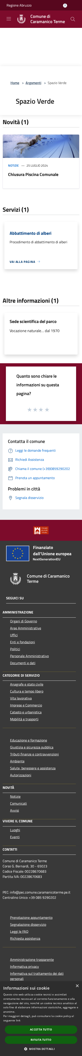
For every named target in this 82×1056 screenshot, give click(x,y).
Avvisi (14, 810)
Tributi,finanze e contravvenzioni (34, 754)
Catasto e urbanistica (26, 712)
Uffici (14, 635)
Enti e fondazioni (22, 642)
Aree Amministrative (25, 628)
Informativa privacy (24, 966)
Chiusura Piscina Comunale (33, 174)
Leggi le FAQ (19, 931)
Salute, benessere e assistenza (33, 768)
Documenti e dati (22, 663)
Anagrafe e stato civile (26, 684)
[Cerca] (72, 19)
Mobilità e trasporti (24, 719)
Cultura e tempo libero (26, 691)
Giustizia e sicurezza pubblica (31, 747)
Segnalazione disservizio (28, 924)
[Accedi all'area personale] (65, 5)
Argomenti (33, 82)
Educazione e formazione (28, 740)
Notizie (13, 165)
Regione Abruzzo (19, 5)
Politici (15, 649)
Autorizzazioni (20, 775)
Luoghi (15, 830)
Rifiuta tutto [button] (41, 1040)
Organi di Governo (23, 621)
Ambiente (17, 761)
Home (14, 82)
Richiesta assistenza (25, 938)
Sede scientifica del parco (33, 321)
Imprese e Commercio (26, 705)
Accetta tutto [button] (41, 1029)
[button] (41, 1049)
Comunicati (18, 803)
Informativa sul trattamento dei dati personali (37, 976)
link (18, 1020)
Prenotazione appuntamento (31, 917)
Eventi (15, 837)
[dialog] (41, 1018)
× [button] (77, 986)
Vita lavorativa (21, 698)
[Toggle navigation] (8, 18)
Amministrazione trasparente (32, 959)
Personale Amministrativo (29, 656)
